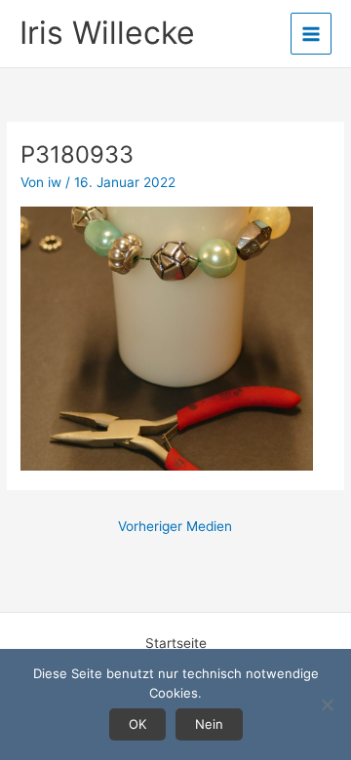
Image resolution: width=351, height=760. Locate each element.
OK (137, 724)
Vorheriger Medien (175, 526)
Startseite (176, 643)
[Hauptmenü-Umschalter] (311, 34)
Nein (209, 724)
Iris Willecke (107, 33)
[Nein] (326, 704)
